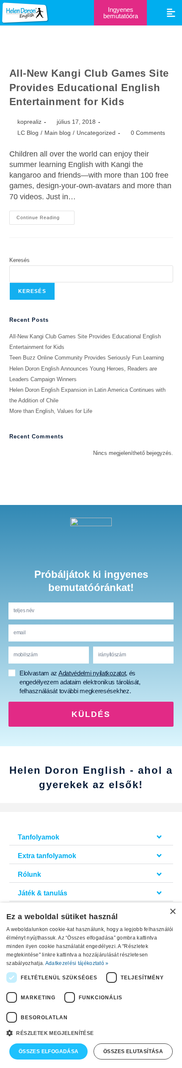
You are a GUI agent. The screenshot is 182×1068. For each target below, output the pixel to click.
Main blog (57, 132)
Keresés (19, 260)
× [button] (172, 912)
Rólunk (29, 874)
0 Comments (148, 132)
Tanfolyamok (38, 837)
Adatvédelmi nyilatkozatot (92, 673)
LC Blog (28, 132)
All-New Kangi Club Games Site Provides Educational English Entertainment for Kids (89, 87)
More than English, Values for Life (50, 411)
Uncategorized (96, 132)
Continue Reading (45, 215)
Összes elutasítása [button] (133, 1051)
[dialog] (91, 985)
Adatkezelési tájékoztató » (77, 963)
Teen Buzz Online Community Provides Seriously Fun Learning (86, 357)
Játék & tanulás (42, 893)
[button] (171, 13)
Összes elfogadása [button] (49, 1051)
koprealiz (29, 121)
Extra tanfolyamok (47, 855)
